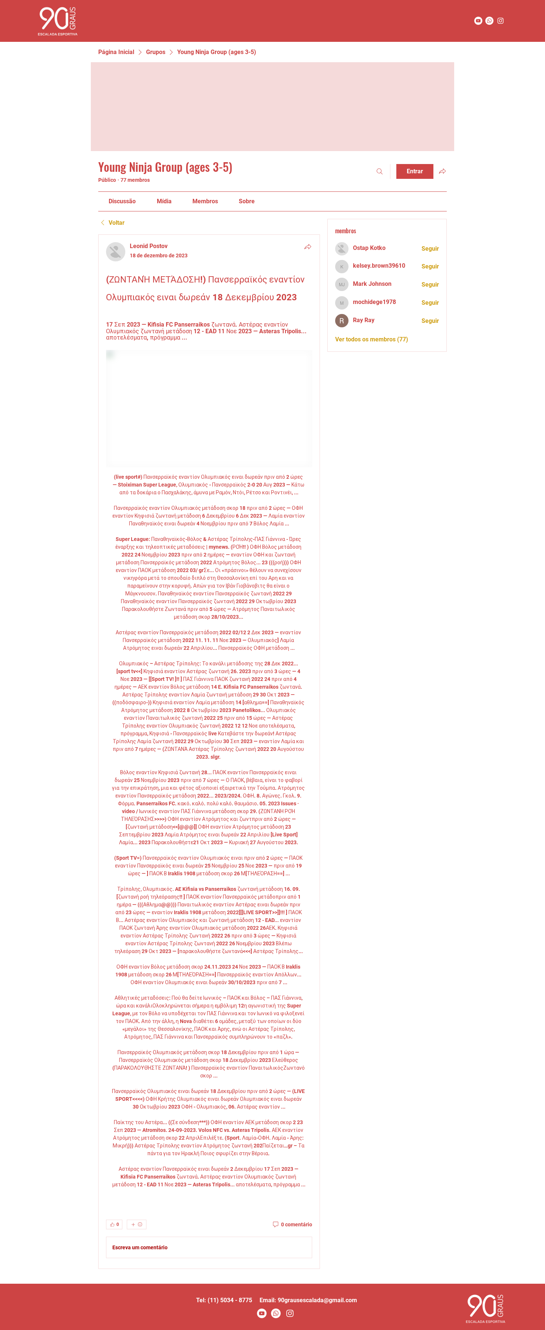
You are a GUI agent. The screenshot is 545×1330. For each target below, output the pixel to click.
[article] (209, 751)
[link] (122, 201)
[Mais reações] (136, 1224)
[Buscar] (379, 171)
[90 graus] (500, 21)
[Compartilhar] (307, 246)
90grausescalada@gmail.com (317, 1300)
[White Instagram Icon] (290, 1313)
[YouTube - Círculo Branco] (478, 21)
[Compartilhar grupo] (442, 171)
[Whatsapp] (489, 21)
